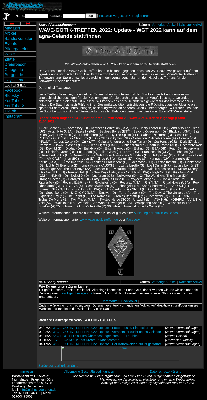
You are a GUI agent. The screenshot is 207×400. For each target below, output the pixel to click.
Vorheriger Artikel (164, 24)
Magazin (12, 28)
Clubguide (14, 69)
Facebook (13, 90)
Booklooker (129, 301)
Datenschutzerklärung (165, 371)
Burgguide (14, 74)
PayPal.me (14, 80)
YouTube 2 (14, 106)
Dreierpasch (16, 64)
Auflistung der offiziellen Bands (156, 213)
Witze (10, 54)
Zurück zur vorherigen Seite (58, 365)
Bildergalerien (17, 48)
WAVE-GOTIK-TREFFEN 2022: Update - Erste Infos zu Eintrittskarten (103, 328)
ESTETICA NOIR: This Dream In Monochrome (86, 340)
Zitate (10, 59)
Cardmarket (110, 301)
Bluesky (12, 95)
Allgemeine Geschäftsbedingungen (89, 371)
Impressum (27, 371)
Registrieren (141, 15)
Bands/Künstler (18, 38)
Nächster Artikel (190, 24)
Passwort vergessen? (114, 15)
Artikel (10, 33)
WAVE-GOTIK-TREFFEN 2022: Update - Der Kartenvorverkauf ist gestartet (107, 344)
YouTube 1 (14, 100)
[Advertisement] (167, 7)
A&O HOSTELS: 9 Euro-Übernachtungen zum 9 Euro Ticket (96, 336)
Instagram (14, 116)
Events (11, 43)
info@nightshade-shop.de (38, 389)
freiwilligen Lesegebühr (76, 293)
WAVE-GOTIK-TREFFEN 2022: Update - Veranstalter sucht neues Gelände (107, 332)
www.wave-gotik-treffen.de (99, 219)
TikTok (10, 111)
